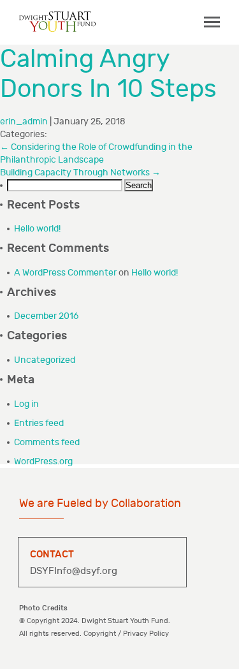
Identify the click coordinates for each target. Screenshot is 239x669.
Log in (26, 404)
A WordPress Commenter (65, 272)
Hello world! (37, 228)
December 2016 (46, 316)
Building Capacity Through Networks (80, 172)
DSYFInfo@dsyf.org (73, 571)
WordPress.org (43, 461)
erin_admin (24, 121)
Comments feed (47, 442)
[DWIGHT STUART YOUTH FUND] (57, 21)
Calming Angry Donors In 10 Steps (108, 74)
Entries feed (39, 423)
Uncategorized (44, 360)
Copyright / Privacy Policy (126, 633)
